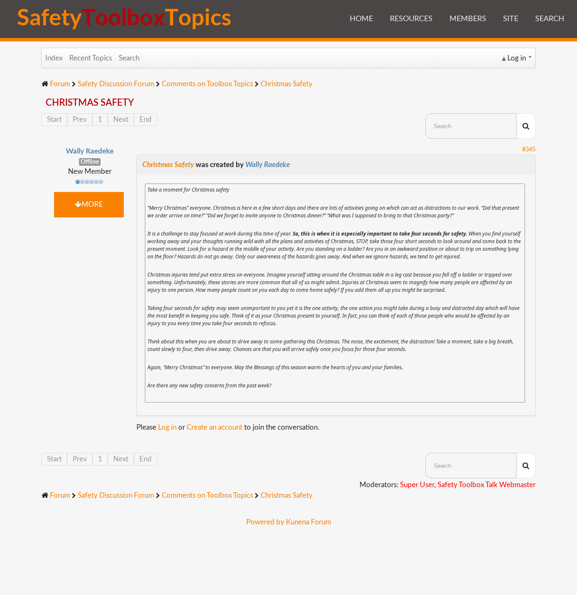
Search (549, 19)
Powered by (265, 522)
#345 (529, 149)
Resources (411, 19)
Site (510, 19)
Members (467, 19)
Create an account (214, 427)
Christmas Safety (168, 164)
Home (361, 19)
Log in (167, 427)
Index (54, 58)
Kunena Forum (308, 522)
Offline (90, 162)
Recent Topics (90, 58)
